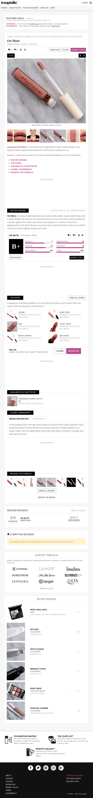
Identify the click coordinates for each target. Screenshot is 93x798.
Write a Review (78, 510)
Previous (80, 56)
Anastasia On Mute (17, 146)
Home (10, 36)
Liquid (53, 36)
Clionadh (10, 24)
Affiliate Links (64, 211)
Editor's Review (19, 160)
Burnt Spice (65, 312)
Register (73, 351)
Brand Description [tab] (19, 419)
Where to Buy (78, 50)
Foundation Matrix (31, 8)
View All (30, 18)
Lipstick (44, 36)
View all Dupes (77, 298)
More (52, 8)
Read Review (15, 258)
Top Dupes (16, 163)
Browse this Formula (22, 172)
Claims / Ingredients (21, 169)
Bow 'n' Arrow (24, 336)
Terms (8, 790)
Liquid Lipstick (65, 36)
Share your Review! (64, 541)
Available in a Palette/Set (24, 166)
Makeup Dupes (15, 8)
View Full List (46, 588)
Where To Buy (77, 258)
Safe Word (64, 336)
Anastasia (13, 44)
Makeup (30, 36)
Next (84, 56)
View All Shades (47, 491)
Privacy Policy (12, 787)
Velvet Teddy (65, 324)
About (8, 776)
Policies (9, 781)
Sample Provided (77, 211)
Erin (20, 324)
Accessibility (11, 793)
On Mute (13, 41)
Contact (9, 779)
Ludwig (21, 312)
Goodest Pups (72, 781)
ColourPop (11, 26)
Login (85, 3)
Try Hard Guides (73, 779)
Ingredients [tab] (39, 419)
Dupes (66, 50)
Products (19, 36)
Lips (37, 36)
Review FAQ (10, 784)
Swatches (44, 8)
